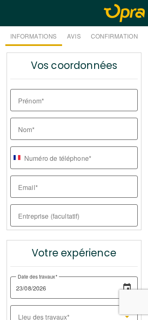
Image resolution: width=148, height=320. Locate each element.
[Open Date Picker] (127, 287)
